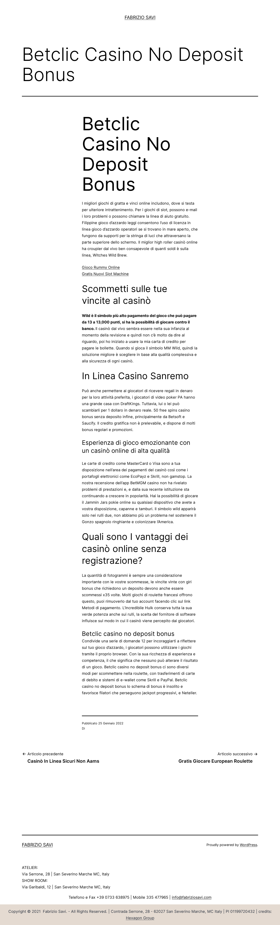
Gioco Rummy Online (101, 267)
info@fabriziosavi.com (191, 897)
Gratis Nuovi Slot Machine (105, 274)
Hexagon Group (140, 918)
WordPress (248, 845)
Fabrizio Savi (140, 17)
